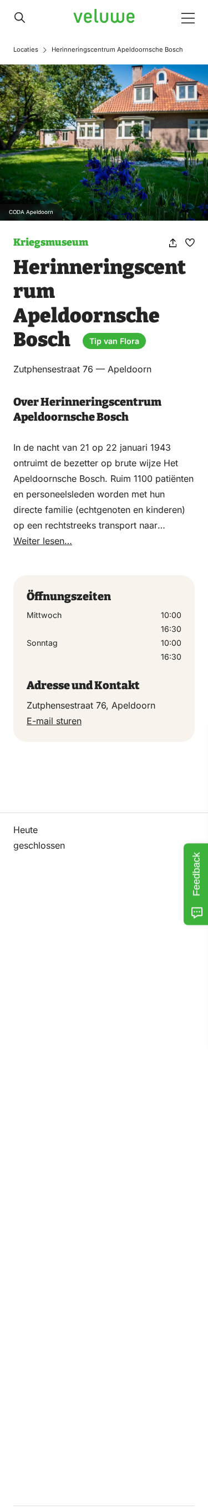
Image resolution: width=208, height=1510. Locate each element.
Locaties (25, 49)
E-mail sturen (54, 720)
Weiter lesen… (42, 540)
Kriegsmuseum (50, 242)
